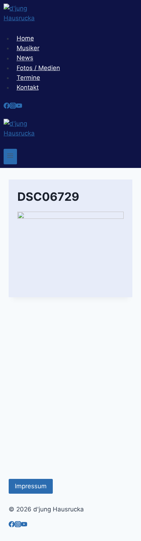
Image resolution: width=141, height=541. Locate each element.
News (25, 58)
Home (25, 38)
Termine (28, 77)
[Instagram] (13, 106)
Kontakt (28, 87)
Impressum (31, 486)
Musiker (28, 48)
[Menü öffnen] (10, 156)
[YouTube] (19, 106)
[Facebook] (7, 106)
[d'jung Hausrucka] (70, 19)
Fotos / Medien (38, 68)
